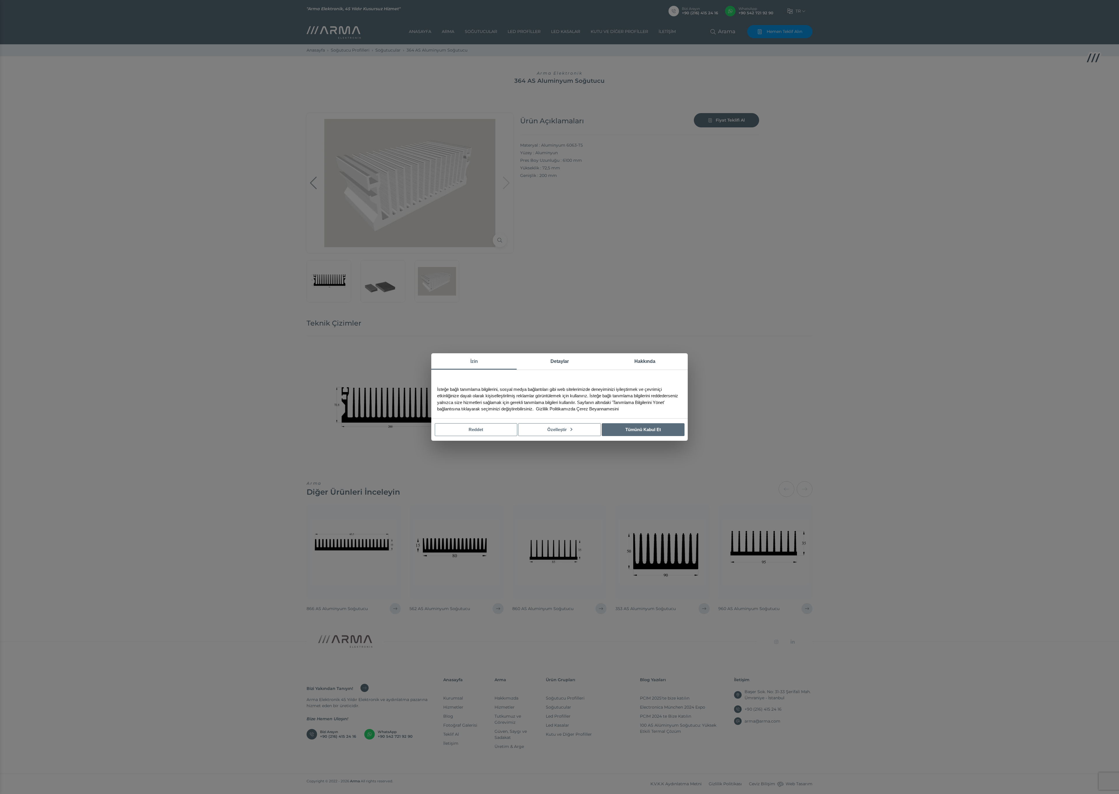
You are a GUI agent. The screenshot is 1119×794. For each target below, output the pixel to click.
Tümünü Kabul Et (643, 429)
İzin (474, 361)
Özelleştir (557, 429)
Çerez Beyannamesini (597, 408)
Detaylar (559, 361)
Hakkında (644, 361)
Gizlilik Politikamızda (555, 408)
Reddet (476, 429)
